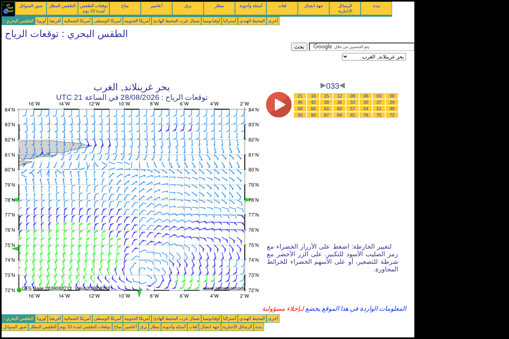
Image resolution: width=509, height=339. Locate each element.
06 (365, 96)
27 (379, 102)
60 (339, 108)
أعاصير (156, 5)
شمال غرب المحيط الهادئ (176, 20)
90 (313, 115)
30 (365, 102)
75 (379, 115)
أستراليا (229, 20)
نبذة (376, 5)
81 (352, 115)
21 (300, 96)
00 (392, 96)
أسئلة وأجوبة (250, 5)
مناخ (125, 5)
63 (326, 108)
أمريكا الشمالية (77, 20)
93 (300, 115)
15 (326, 96)
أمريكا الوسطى (107, 20)
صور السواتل (31, 5)
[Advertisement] (146, 60)
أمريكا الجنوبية (137, 20)
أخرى (273, 20)
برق (188, 5)
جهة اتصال (313, 5)
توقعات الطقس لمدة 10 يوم (94, 8)
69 (300, 108)
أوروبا (41, 20)
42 (313, 102)
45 (300, 102)
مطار (219, 5)
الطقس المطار (62, 5)
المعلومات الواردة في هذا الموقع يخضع (355, 308)
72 (392, 115)
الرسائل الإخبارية (345, 8)
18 (313, 96)
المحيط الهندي (252, 20)
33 (352, 102)
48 (392, 108)
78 (365, 115)
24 (392, 102)
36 (339, 102)
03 (379, 96)
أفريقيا (55, 20)
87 (326, 115)
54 (365, 108)
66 (313, 108)
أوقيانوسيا (211, 20)
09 (352, 96)
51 (379, 108)
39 (326, 102)
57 (352, 108)
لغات (282, 5)
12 (339, 96)
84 (339, 115)
